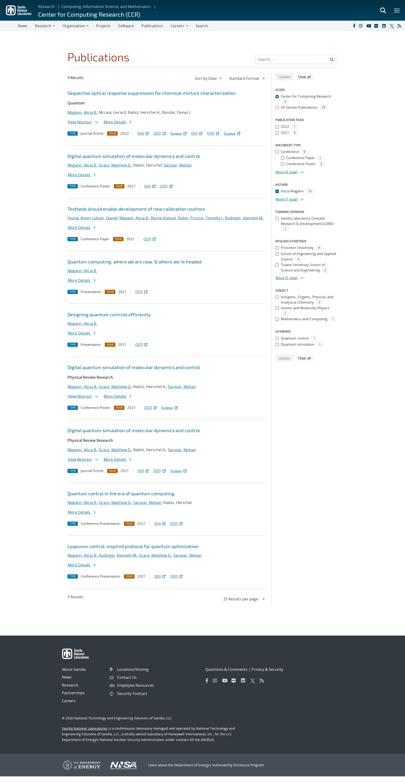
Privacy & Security (267, 669)
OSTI (157, 133)
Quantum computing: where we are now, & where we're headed (135, 261)
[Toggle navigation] (9, 26)
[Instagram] (361, 26)
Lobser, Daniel (104, 218)
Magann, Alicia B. (82, 112)
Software (126, 25)
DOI (141, 133)
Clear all (306, 76)
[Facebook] (354, 26)
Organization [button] (73, 25)
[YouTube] (369, 26)
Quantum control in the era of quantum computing (121, 493)
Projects (103, 25)
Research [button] (43, 25)
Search (202, 25)
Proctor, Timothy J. (206, 218)
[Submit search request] (332, 59)
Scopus (176, 133)
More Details (115, 122)
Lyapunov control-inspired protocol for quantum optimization (133, 546)
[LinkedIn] (385, 26)
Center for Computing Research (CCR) (89, 14)
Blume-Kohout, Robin (169, 218)
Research (46, 6)
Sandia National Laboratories (85, 728)
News (22, 25)
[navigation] (208, 78)
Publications (152, 25)
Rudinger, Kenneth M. (244, 218)
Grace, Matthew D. (115, 165)
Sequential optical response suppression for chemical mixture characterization (152, 93)
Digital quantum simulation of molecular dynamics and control (134, 156)
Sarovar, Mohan (178, 165)
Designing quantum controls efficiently (109, 314)
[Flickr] (377, 26)
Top (391, 776)
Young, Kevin (79, 218)
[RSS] (400, 26)
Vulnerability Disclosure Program (238, 765)
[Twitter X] (392, 26)
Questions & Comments (226, 669)
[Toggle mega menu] (397, 10)
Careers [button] (177, 25)
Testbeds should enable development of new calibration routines (136, 209)
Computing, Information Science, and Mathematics (106, 6)
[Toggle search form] (383, 10)
